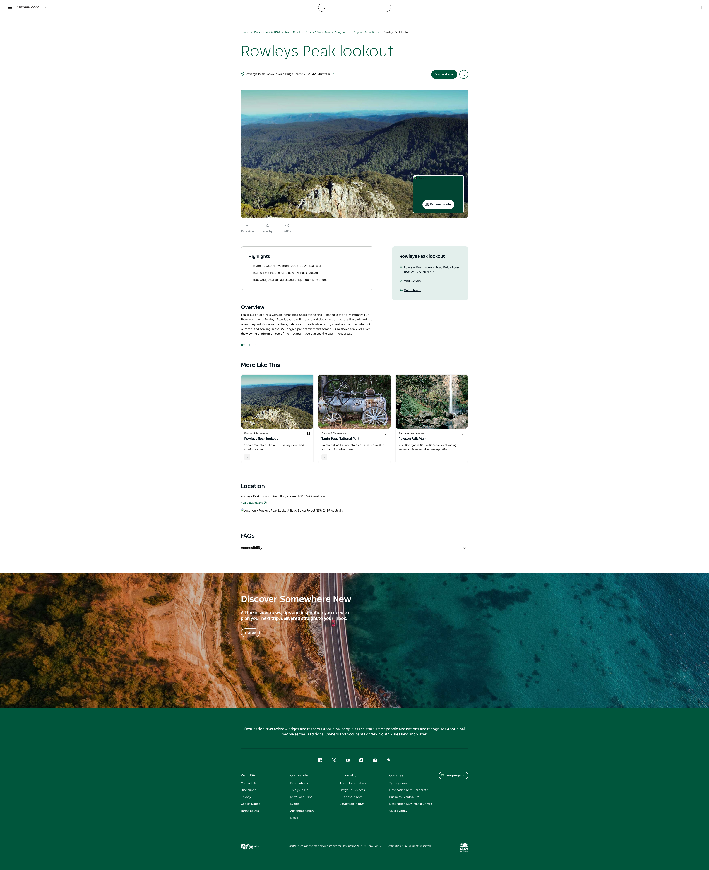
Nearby (267, 231)
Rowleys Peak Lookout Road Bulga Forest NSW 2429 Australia (288, 74)
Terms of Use (250, 810)
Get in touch (412, 290)
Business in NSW (351, 797)
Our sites (396, 775)
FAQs (287, 231)
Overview (247, 231)
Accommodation (302, 810)
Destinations (299, 783)
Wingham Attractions (365, 32)
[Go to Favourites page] (700, 7)
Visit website (444, 74)
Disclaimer (248, 790)
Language (453, 775)
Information (349, 775)
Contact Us (248, 783)
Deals (294, 817)
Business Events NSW (404, 797)
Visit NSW (248, 775)
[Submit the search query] (323, 7)
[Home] (27, 7)
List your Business (352, 790)
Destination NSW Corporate (408, 790)
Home (245, 32)
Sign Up (250, 632)
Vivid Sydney (398, 810)
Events (294, 803)
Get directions (252, 503)
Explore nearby (441, 204)
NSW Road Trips (301, 797)
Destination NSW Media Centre (410, 803)
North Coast (292, 32)
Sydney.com (398, 783)
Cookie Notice (250, 803)
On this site (299, 775)
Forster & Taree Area (318, 32)
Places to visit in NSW (267, 32)
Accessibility (251, 548)
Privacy (246, 797)
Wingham (341, 32)
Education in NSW (352, 803)
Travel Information (353, 783)
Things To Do (299, 790)
